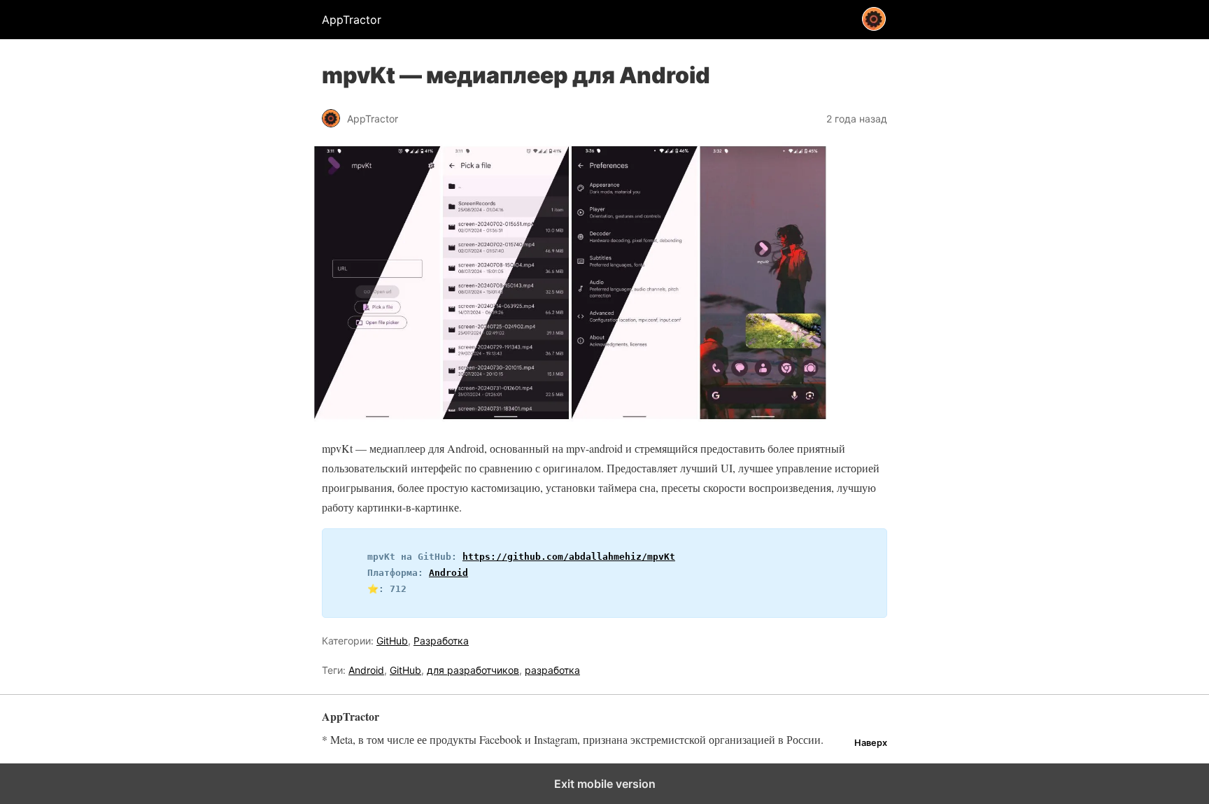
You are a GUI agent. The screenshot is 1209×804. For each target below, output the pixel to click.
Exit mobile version (605, 784)
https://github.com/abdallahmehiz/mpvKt (568, 556)
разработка (552, 670)
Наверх (870, 743)
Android (448, 572)
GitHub (392, 641)
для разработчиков (473, 670)
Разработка (441, 641)
